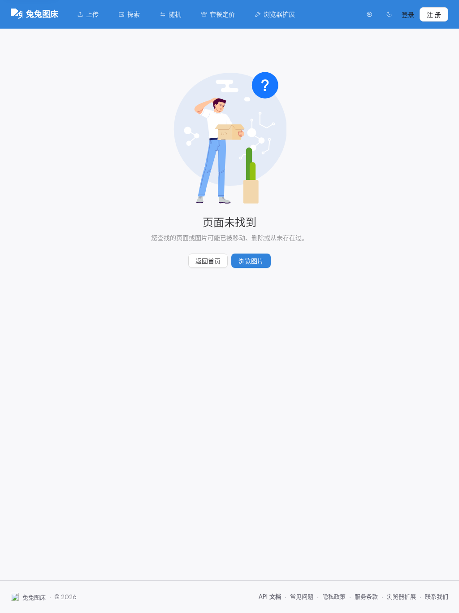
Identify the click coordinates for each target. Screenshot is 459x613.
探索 (133, 14)
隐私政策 (334, 596)
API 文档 (270, 596)
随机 (175, 14)
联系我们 (436, 596)
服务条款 (366, 596)
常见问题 (301, 596)
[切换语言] (369, 14)
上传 (92, 14)
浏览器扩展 (279, 14)
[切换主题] (389, 14)
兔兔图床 (42, 14)
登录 (408, 14)
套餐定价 (222, 14)
